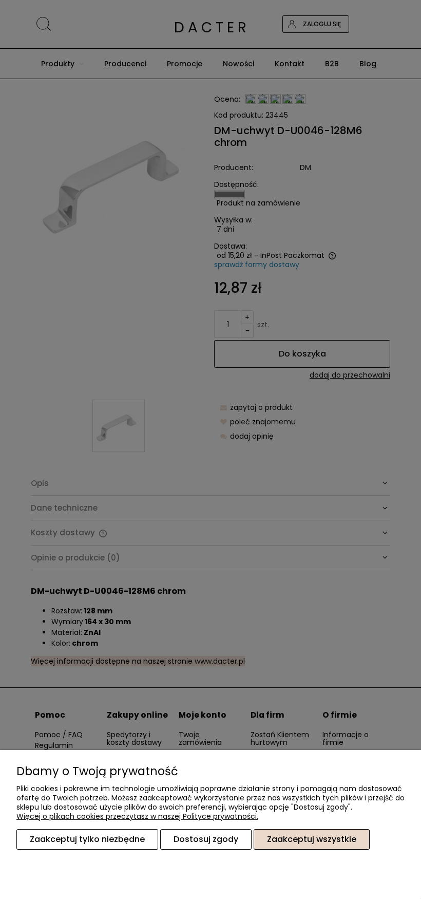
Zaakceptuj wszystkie (311, 839)
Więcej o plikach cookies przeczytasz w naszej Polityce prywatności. (137, 816)
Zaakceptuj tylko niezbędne (87, 839)
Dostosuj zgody (206, 839)
